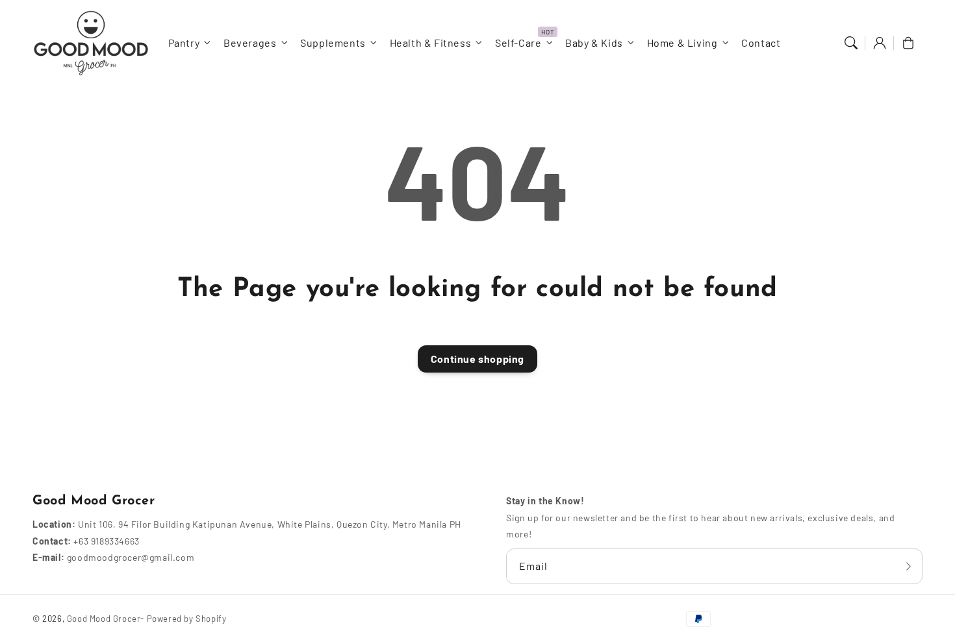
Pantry (184, 42)
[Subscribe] (908, 566)
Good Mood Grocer (104, 618)
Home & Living (682, 42)
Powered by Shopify (187, 618)
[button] (851, 43)
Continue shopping (477, 358)
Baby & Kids (594, 42)
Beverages (249, 42)
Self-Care (518, 42)
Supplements (333, 42)
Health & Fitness (431, 42)
